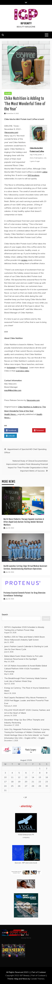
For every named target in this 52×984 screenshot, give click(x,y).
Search (5, 614)
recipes (24, 260)
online (44, 172)
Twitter (25, 430)
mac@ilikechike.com (12, 390)
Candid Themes (37, 978)
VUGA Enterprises (24, 835)
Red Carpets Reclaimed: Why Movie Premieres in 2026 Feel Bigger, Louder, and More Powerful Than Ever (26, 700)
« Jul (25, 797)
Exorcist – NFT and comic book (26, 863)
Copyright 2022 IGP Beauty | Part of (21, 975)
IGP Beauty (26, 23)
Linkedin (11, 435)
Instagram (11, 367)
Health (8, 93)
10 (5, 777)
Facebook (11, 430)
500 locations (33, 175)
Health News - (11, 414)
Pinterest (24, 367)
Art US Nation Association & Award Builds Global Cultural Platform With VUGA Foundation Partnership (25, 668)
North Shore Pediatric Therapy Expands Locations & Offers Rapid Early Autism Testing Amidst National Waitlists (24, 522)
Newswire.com (11, 132)
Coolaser (41, 975)
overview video (22, 371)
